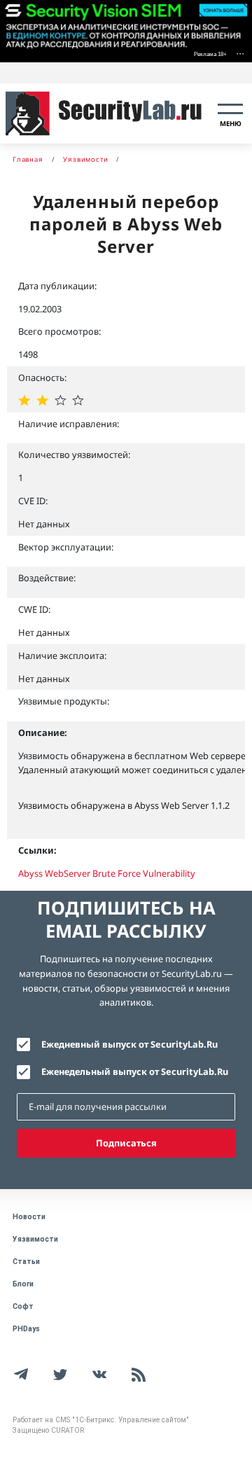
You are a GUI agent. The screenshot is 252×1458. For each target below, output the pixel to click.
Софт (23, 1306)
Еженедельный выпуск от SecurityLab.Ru (134, 1071)
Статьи (26, 1261)
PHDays (26, 1328)
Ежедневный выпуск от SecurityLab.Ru (129, 1044)
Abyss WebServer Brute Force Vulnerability (106, 873)
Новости (29, 1216)
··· (240, 53)
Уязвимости (35, 1239)
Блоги (23, 1284)
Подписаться (126, 1143)
